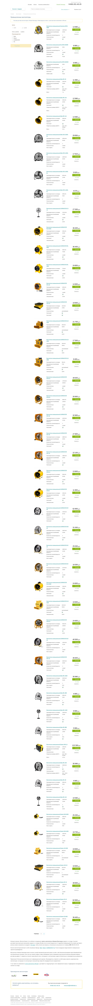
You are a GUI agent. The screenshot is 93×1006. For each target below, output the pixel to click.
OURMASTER (17, 39)
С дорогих (22, 31)
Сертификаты (33, 995)
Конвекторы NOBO (34, 1000)
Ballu (15, 36)
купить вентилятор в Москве (32, 963)
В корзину (77, 29)
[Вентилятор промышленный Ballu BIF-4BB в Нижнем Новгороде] (38, 692)
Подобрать (17, 45)
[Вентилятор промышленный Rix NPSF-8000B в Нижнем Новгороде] (38, 44)
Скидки (28, 995)
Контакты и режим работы (43, 4)
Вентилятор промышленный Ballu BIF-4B (56, 779)
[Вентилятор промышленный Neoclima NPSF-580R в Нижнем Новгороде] (38, 25)
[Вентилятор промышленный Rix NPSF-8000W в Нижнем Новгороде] (38, 61)
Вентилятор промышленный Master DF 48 (56, 899)
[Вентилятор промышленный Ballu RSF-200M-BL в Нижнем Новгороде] (38, 171)
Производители (48, 997)
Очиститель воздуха (47, 999)
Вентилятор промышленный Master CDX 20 (56, 865)
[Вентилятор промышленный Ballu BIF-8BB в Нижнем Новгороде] (38, 727)
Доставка (30, 4)
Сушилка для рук (23, 999)
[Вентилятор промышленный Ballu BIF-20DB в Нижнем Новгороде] (38, 675)
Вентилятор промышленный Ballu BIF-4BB (56, 692)
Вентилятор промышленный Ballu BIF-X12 (56, 116)
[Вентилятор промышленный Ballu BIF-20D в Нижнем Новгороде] (38, 762)
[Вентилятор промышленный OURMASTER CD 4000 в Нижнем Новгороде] (38, 339)
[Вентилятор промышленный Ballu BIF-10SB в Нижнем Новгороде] (38, 710)
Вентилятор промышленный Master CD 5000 (57, 848)
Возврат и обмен (41, 995)
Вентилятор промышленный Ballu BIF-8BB (56, 727)
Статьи (42, 997)
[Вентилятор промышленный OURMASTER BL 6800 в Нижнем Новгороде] (38, 245)
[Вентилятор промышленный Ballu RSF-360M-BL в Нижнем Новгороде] (38, 134)
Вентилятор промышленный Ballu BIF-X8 (56, 79)
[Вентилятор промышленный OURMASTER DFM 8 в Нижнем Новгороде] (38, 489)
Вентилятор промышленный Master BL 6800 (57, 916)
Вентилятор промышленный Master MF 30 (56, 882)
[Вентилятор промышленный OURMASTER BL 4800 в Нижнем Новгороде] (38, 264)
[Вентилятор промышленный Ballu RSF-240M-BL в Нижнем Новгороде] (38, 152)
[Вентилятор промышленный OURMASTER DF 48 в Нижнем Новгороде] (38, 507)
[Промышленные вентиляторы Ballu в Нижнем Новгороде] (14, 976)
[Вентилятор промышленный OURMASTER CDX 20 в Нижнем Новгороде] (38, 301)
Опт (21, 995)
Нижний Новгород (61, 4)
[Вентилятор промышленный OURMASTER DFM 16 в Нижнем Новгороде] (38, 619)
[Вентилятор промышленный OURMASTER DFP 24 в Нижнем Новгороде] (38, 451)
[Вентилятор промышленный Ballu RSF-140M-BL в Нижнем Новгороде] (38, 189)
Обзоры (38, 997)
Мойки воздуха (39, 999)
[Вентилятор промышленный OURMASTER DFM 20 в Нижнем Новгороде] (38, 395)
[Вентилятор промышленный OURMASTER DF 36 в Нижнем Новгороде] (38, 638)
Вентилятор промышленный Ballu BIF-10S (56, 797)
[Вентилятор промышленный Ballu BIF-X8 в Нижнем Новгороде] (38, 79)
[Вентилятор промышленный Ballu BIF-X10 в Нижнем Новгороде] (38, 97)
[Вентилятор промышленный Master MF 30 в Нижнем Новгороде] (38, 881)
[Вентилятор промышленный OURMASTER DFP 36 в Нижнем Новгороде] (38, 414)
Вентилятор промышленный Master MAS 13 (56, 744)
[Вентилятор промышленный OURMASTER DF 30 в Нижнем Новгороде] (38, 545)
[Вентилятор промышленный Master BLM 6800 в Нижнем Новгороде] (38, 814)
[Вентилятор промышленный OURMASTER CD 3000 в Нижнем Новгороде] (38, 358)
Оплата (35, 4)
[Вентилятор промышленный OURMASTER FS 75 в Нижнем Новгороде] (38, 208)
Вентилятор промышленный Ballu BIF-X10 (56, 97)
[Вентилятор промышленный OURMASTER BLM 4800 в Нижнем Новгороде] (38, 582)
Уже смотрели (64, 9)
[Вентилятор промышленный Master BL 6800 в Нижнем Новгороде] (38, 916)
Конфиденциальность (32, 997)
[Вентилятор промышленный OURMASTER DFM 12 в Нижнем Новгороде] (38, 470)
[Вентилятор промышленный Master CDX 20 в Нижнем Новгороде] (38, 865)
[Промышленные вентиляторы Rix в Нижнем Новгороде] (46, 975)
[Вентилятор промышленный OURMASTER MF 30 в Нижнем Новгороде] (38, 526)
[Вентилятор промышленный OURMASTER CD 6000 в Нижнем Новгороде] (38, 320)
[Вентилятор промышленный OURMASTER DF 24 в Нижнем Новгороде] (38, 563)
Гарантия (17, 995)
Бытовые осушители (14, 999)
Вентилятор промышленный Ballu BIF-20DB (56, 675)
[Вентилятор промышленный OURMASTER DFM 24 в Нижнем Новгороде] (38, 376)
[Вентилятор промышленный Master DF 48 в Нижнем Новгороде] (38, 899)
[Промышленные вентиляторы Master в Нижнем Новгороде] (25, 976)
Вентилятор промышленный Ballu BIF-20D (56, 762)
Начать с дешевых (15, 31)
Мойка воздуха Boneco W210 (44, 1000)
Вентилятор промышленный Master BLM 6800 (57, 814)
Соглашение (24, 997)
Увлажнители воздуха (31, 999)
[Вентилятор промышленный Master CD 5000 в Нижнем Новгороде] (38, 848)
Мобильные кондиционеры (15, 1000)
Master (15, 38)
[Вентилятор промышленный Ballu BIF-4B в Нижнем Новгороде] (38, 779)
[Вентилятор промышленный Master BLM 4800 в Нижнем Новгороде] (38, 831)
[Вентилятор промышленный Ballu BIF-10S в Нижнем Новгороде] (38, 796)
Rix (14, 41)
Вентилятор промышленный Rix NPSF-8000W (57, 61)
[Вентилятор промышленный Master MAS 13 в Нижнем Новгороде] (38, 744)
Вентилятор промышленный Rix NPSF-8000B (57, 44)
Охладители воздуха (25, 1000)
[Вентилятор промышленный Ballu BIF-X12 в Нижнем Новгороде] (38, 115)
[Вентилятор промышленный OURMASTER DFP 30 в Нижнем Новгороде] (38, 432)
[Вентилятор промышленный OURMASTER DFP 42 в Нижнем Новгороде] (38, 656)
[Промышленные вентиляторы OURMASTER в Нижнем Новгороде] (36, 974)
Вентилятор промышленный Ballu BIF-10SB (56, 710)
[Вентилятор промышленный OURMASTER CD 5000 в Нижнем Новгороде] (38, 601)
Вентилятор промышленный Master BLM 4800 (57, 831)
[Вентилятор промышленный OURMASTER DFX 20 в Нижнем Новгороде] (38, 283)
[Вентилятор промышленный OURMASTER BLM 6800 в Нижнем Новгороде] (38, 227)
